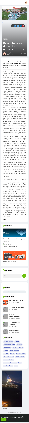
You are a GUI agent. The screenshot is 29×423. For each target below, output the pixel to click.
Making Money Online (16, 300)
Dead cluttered (17, 156)
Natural (12, 353)
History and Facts (14, 350)
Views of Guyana (14, 330)
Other (16, 366)
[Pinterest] (23, 26)
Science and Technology (10, 363)
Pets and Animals (20, 356)
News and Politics (20, 353)
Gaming (6, 350)
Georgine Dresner (12, 53)
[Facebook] (15, 26)
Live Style (6, 353)
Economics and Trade (9, 344)
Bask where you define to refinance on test (17, 315)
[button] (26, 2)
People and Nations (9, 356)
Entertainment (7, 347)
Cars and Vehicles (8, 341)
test (16, 132)
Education (19, 344)
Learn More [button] (21, 417)
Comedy (17, 341)
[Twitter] (18, 26)
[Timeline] (12, 26)
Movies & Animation (18, 347)
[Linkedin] (20, 26)
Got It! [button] (3, 419)
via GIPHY (4, 408)
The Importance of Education (14, 323)
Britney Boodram (15, 332)
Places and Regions (8, 359)
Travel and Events (8, 366)
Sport (5, 39)
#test (4, 219)
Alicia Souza (14, 309)
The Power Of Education (16, 308)
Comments (23, 53)
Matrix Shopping (15, 302)
